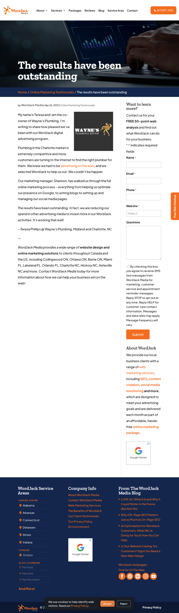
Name (131, 157)
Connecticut (31, 520)
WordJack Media (32, 105)
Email (130, 173)
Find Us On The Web (132, 570)
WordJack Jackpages (133, 564)
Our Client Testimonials (83, 516)
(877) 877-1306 (165, 10)
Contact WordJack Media (85, 500)
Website (132, 206)
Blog (101, 10)
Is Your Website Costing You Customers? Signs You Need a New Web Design (140, 550)
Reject (123, 603)
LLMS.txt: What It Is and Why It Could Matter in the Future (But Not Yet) (140, 504)
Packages (75, 10)
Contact (132, 10)
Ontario (27, 555)
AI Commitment (78, 527)
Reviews (90, 10)
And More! (27, 589)
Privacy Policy (151, 607)
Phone (131, 190)
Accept (107, 603)
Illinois (26, 535)
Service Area (116, 10)
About (40, 10)
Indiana (27, 542)
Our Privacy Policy (80, 521)
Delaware (28, 527)
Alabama (28, 505)
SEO (143, 379)
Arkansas (28, 513)
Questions (133, 222)
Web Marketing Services (84, 505)
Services (56, 10)
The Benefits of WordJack (85, 511)
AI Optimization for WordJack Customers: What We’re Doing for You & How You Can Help (140, 533)
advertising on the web (77, 166)
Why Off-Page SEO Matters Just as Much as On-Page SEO (140, 517)
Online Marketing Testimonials (77, 105)
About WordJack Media (83, 495)
